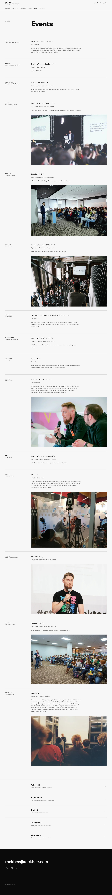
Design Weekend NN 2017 (42, 338)
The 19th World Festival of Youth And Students (50, 316)
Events (35, 8)
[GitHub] (7, 868)
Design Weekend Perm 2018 (43, 245)
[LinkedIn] (11, 868)
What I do (7, 8)
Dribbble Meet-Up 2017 (41, 380)
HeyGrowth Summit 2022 (42, 41)
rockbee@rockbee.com (26, 861)
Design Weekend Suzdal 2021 (43, 64)
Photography (103, 3)
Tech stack (23, 8)
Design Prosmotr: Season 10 (43, 103)
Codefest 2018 (37, 174)
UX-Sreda (36, 359)
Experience (15, 8)
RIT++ (34, 475)
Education (41, 8)
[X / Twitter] (16, 868)
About (96, 3)
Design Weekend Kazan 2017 (43, 456)
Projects (30, 8)
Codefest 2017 (37, 623)
